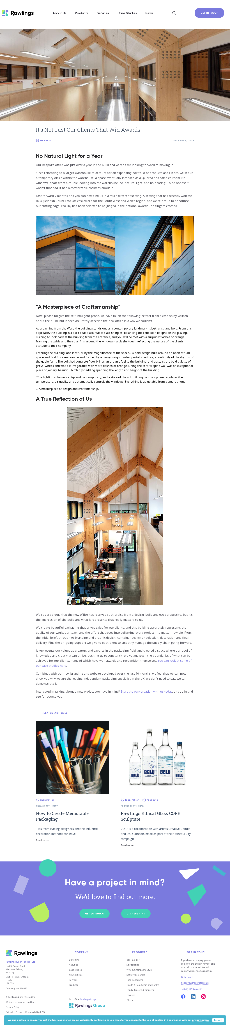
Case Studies (127, 13)
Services (73, 979)
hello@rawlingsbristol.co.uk (194, 982)
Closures (130, 995)
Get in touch (187, 977)
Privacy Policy (12, 1007)
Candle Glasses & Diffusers (140, 990)
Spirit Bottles (132, 964)
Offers (129, 1000)
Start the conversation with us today (146, 691)
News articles (75, 974)
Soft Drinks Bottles (135, 974)
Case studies (75, 969)
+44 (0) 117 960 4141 (191, 989)
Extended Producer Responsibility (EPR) (25, 1012)
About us (73, 964)
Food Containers (134, 979)
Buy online (74, 959)
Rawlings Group (88, 999)
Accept (218, 1020)
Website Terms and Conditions (21, 1002)
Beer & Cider (132, 959)
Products (73, 984)
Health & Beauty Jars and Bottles (142, 984)
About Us (59, 13)
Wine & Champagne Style (139, 969)
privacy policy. (200, 1020)
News (149, 13)
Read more (42, 840)
